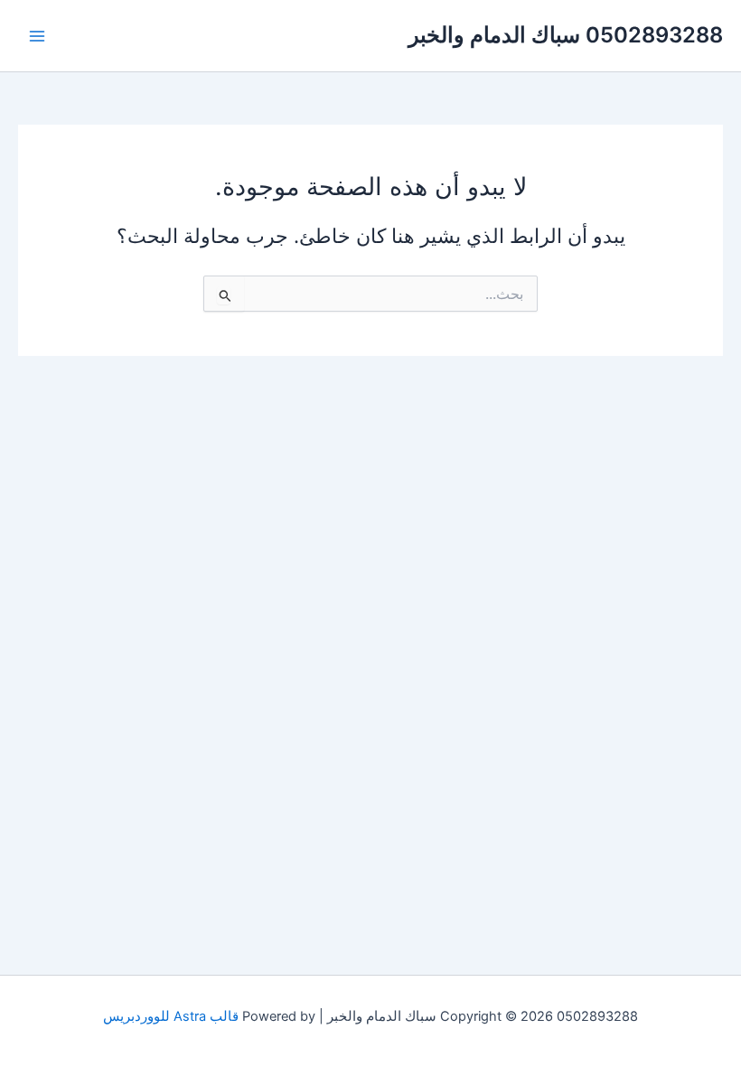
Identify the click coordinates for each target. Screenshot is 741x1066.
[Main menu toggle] (37, 36)
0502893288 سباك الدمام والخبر (565, 35)
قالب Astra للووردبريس (171, 1016)
